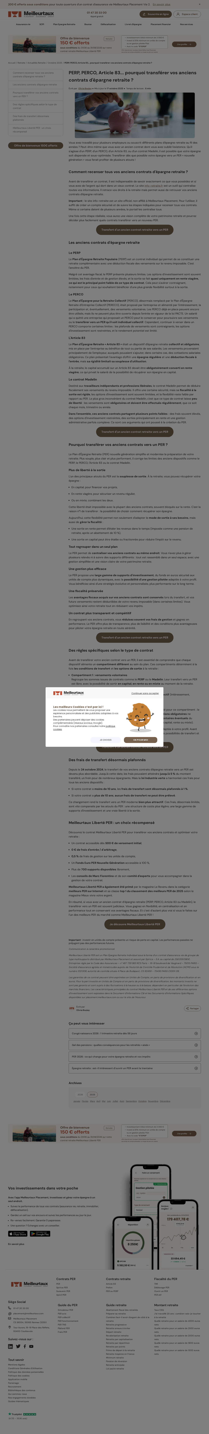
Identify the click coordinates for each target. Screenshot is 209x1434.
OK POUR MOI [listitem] (140, 739)
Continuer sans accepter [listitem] (143, 696)
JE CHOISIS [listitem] (106, 739)
